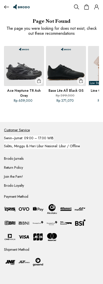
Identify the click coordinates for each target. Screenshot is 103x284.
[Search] (76, 7)
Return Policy (13, 167)
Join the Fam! (13, 176)
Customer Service (17, 130)
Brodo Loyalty (14, 185)
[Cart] (86, 7)
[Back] (6, 7)
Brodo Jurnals (14, 158)
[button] (96, 7)
